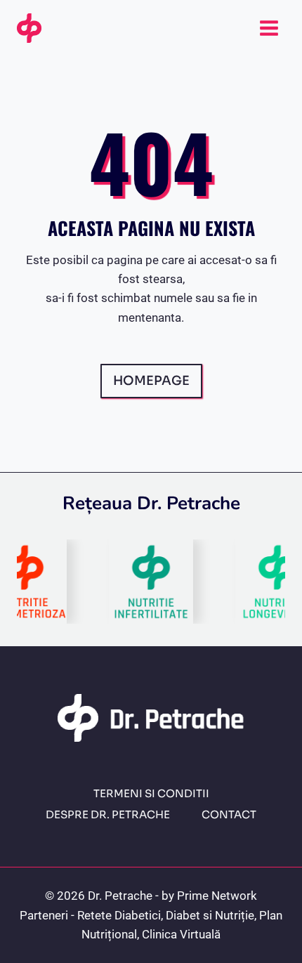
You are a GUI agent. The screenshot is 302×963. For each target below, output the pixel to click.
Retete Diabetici (119, 915)
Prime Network (217, 896)
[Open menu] (268, 27)
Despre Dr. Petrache (108, 814)
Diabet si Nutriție (210, 915)
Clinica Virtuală (181, 934)
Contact (229, 814)
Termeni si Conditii (151, 793)
